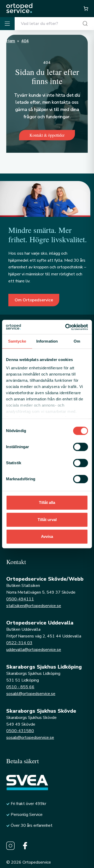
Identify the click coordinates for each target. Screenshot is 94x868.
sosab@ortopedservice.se (30, 737)
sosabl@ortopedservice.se (30, 694)
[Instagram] (10, 846)
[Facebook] (25, 846)
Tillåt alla (47, 502)
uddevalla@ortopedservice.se (33, 649)
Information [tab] (47, 341)
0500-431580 (20, 731)
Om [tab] (77, 341)
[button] (85, 8)
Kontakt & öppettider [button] (47, 135)
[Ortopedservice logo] (19, 8)
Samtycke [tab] (17, 341)
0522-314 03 (19, 643)
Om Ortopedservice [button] (34, 300)
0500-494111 (20, 599)
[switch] (80, 447)
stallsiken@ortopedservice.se (33, 606)
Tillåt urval (47, 519)
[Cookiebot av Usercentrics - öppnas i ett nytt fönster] (66, 327)
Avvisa (47, 536)
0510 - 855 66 (20, 687)
